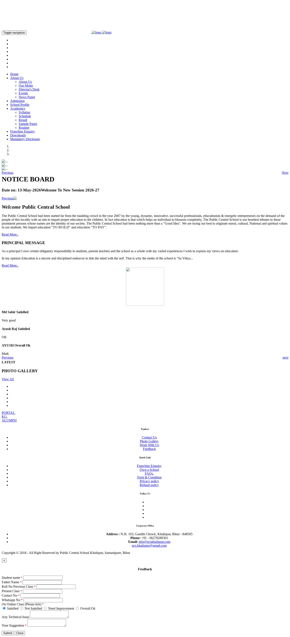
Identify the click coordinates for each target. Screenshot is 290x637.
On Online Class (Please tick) (23, 604)
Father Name (12, 582)
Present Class (12, 591)
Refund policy (149, 485)
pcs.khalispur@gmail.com (149, 545)
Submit (7, 633)
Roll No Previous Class (19, 586)
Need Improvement (61, 608)
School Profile (19, 104)
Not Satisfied (33, 608)
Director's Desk (29, 89)
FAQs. (149, 473)
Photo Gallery (149, 441)
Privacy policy (149, 481)
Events (23, 93)
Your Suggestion (14, 625)
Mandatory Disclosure (25, 139)
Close (19, 633)
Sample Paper (28, 124)
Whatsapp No (12, 600)
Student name (12, 577)
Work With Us (149, 445)
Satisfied (12, 608)
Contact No (11, 595)
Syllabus (24, 112)
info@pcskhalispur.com (154, 542)
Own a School (149, 469)
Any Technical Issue (15, 617)
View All (8, 379)
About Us (16, 78)
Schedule (25, 116)
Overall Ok (87, 608)
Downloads (18, 135)
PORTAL (8, 413)
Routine (24, 127)
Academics (17, 108)
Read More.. (10, 234)
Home (14, 74)
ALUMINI (9, 420)
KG (5, 416)
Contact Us (149, 437)
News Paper (27, 97)
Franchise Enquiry (22, 131)
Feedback (149, 449)
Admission (17, 101)
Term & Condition (149, 477)
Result (23, 120)
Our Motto (26, 85)
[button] (7, 173)
